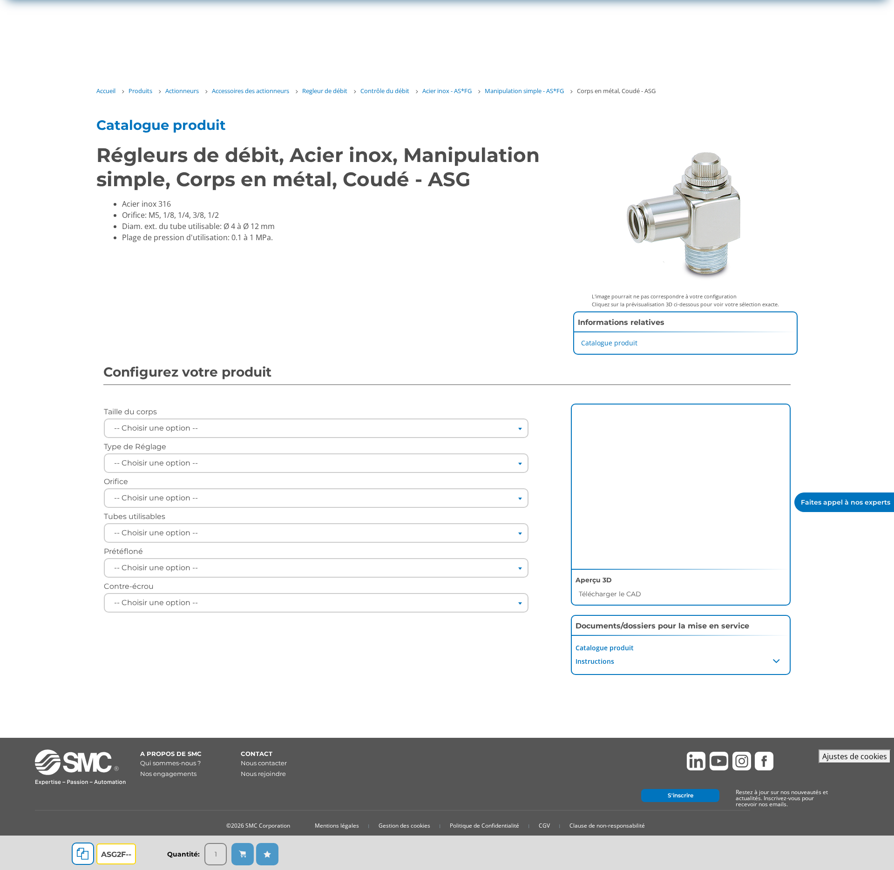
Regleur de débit (324, 91)
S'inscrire (680, 795)
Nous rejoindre (263, 773)
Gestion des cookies (404, 826)
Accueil (105, 91)
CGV (544, 826)
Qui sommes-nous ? (170, 763)
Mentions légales (337, 826)
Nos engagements (168, 773)
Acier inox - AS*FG (447, 91)
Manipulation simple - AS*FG (524, 91)
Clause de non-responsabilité (607, 826)
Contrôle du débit (384, 91)
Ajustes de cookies (854, 756)
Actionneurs (182, 91)
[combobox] (316, 428)
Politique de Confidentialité (484, 826)
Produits (140, 91)
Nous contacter (264, 763)
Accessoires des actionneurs (250, 91)
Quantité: (183, 854)
